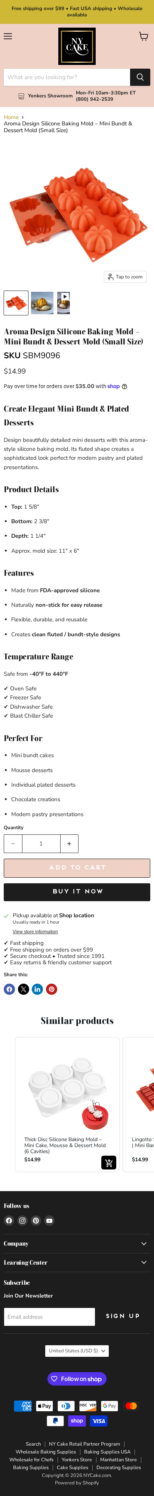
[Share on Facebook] (9, 989)
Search (33, 1444)
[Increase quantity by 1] (70, 843)
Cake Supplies (72, 1467)
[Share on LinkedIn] (37, 989)
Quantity (14, 828)
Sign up (122, 1316)
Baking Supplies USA (107, 1452)
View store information (35, 931)
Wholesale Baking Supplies (46, 1452)
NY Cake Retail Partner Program (84, 1444)
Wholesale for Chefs (31, 1459)
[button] (7, 1105)
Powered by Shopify (77, 1483)
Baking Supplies (31, 1467)
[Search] (140, 77)
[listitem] (67, 1104)
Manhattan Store (118, 1459)
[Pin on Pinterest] (51, 989)
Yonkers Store (77, 1459)
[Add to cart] (108, 1162)
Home (11, 117)
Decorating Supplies (118, 1467)
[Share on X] (23, 989)
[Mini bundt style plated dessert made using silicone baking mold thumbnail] (42, 303)
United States (73, 1350)
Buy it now (77, 892)
